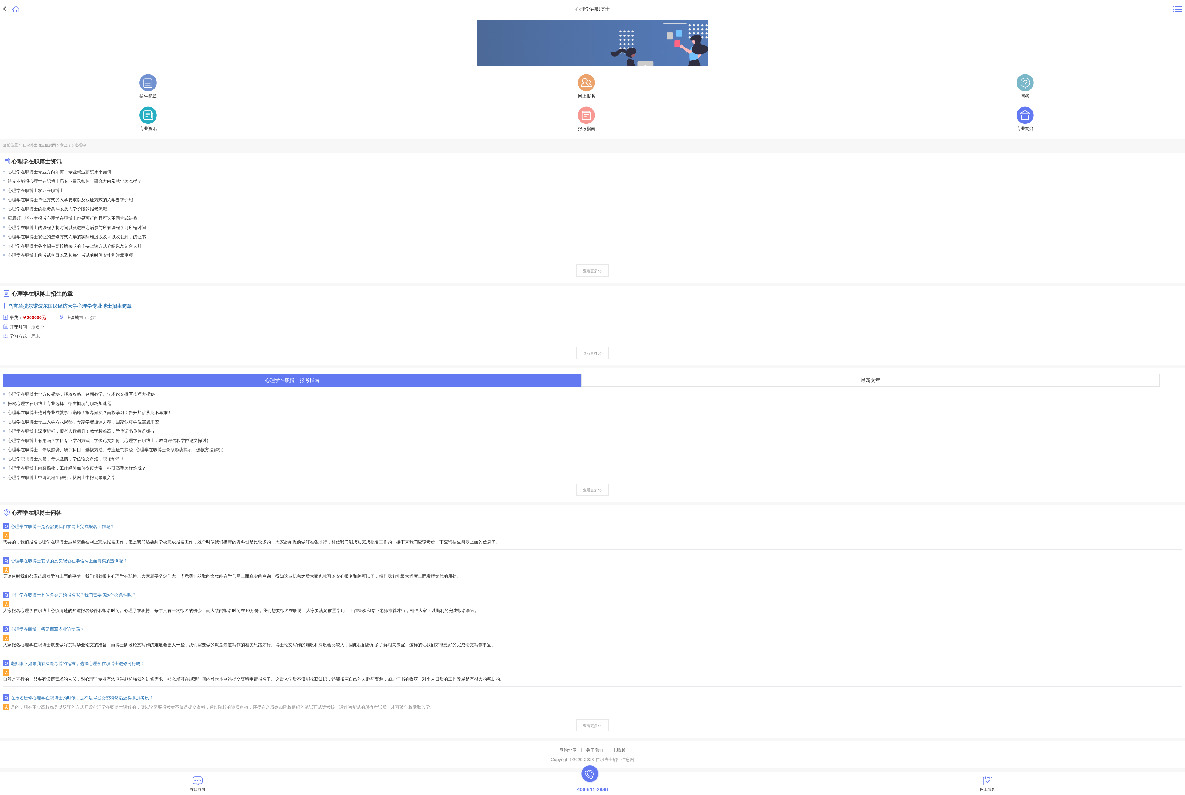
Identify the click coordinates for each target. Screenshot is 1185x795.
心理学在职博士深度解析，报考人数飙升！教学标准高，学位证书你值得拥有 (81, 431)
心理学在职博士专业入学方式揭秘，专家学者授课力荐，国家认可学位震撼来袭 (83, 421)
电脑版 (619, 750)
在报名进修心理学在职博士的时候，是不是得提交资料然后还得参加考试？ (82, 697)
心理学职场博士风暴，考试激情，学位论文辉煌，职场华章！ (66, 459)
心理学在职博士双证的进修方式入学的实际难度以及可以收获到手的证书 (77, 236)
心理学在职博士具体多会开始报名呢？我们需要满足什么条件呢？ (73, 595)
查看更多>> (592, 270)
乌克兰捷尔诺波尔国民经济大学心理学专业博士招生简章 (70, 305)
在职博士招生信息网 (39, 144)
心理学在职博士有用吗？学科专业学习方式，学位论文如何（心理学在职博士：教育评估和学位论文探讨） (109, 440)
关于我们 (594, 750)
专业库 (65, 144)
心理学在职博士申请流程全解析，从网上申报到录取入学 (62, 477)
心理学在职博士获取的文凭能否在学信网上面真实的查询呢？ (69, 560)
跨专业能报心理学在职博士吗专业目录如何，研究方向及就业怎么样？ (75, 181)
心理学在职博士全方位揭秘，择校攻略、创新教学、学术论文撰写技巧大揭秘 (81, 394)
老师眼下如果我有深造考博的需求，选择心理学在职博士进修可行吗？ (78, 663)
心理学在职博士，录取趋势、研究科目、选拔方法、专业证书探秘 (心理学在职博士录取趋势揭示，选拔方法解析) (116, 449)
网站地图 (568, 750)
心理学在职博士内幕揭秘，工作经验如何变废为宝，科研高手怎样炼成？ (77, 468)
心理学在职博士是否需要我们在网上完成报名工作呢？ (62, 526)
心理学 (80, 144)
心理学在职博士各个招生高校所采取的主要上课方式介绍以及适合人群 (75, 246)
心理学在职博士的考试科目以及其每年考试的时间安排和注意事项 (70, 255)
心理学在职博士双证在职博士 (36, 190)
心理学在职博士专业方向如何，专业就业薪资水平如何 (59, 172)
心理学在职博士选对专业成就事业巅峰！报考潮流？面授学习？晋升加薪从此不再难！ (90, 412)
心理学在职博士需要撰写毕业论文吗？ (47, 629)
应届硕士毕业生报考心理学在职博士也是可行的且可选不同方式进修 (72, 218)
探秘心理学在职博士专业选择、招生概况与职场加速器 (59, 403)
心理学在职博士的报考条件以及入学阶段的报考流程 (57, 209)
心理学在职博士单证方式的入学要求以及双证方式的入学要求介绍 (70, 199)
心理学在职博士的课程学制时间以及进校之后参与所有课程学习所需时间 (77, 227)
